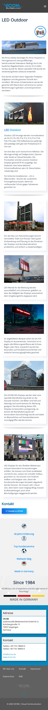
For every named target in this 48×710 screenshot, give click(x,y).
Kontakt (22, 669)
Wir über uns (8, 669)
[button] (45, 6)
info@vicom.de (9, 654)
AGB (20, 676)
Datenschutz (8, 676)
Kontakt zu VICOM (15, 511)
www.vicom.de (9, 657)
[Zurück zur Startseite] (12, 6)
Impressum (36, 669)
